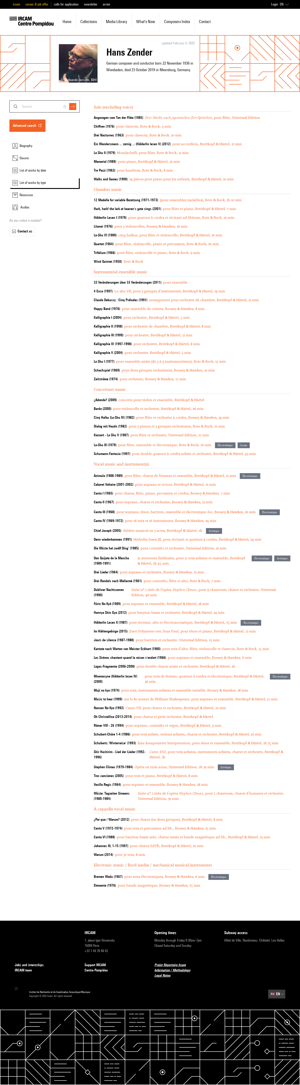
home (67, 21)
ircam (16, 4)
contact (205, 21)
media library (116, 21)
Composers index (177, 21)
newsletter (91, 4)
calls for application (66, 4)
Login (274, 4)
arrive (106, 4)
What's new (145, 21)
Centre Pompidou (96, 970)
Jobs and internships (29, 965)
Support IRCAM (95, 965)
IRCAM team (23, 970)
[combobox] (44, 106)
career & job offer (36, 4)
